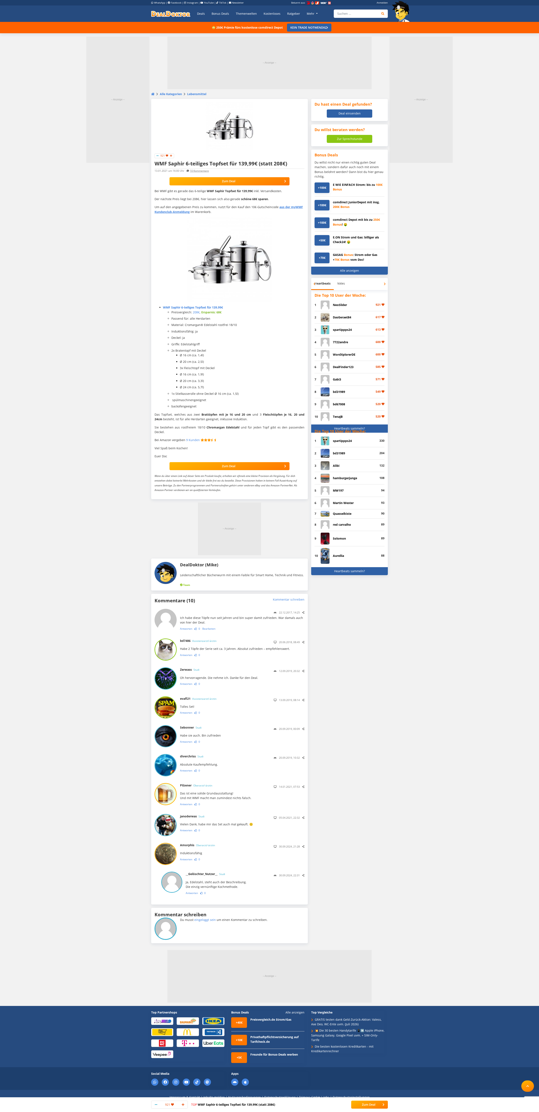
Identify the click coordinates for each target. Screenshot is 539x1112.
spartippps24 (342, 330)
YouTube (209, 2)
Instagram (192, 2)
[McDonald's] (188, 1032)
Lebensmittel (196, 94)
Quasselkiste (342, 514)
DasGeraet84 (342, 317)
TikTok (222, 2)
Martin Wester (343, 503)
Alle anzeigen (349, 271)
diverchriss (191, 756)
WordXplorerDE (344, 354)
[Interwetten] (162, 1032)
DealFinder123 (343, 367)
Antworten (186, 628)
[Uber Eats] (213, 1043)
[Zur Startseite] (402, 11)
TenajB (338, 417)
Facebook (176, 2)
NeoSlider (340, 305)
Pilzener (196, 785)
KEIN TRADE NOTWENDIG (308, 27)
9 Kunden (193, 440)
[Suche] (383, 13)
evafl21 (198, 699)
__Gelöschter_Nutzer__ (205, 874)
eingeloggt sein (205, 920)
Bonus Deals (220, 14)
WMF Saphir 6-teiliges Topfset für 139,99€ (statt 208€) (233, 1105)
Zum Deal (228, 181)
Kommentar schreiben (288, 599)
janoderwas (192, 816)
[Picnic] (162, 1043)
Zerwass (189, 670)
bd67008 (339, 404)
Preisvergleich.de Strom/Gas (270, 1020)
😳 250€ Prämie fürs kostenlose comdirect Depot (247, 27)
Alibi (336, 466)
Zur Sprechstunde (349, 139)
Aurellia (338, 556)
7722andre (340, 342)
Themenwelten (246, 14)
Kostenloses (272, 14)
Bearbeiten (208, 628)
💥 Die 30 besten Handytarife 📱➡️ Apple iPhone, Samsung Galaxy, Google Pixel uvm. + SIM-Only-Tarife (347, 1035)
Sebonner (190, 727)
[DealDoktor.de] (170, 14)
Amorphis (197, 845)
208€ (196, 312)
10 (199, 171)
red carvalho (342, 525)
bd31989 (339, 392)
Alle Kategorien (171, 94)
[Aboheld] (162, 1021)
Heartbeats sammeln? (349, 428)
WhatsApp (159, 2)
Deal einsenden (350, 113)
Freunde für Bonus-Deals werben (274, 1054)
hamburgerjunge (345, 478)
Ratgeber (293, 14)
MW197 (338, 490)
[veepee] (162, 1054)
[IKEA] (213, 1021)
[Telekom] (188, 1043)
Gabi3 (337, 379)
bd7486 (198, 641)
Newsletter (238, 2)
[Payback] (213, 1032)
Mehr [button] (311, 14)
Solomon (339, 538)
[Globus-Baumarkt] (188, 1021)
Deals (201, 14)
